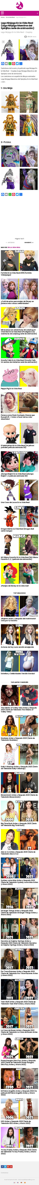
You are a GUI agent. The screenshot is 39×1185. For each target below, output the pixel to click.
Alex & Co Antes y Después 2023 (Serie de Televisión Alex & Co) (18, 853)
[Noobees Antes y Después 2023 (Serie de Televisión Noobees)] (19, 725)
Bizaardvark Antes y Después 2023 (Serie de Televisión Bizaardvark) (19, 796)
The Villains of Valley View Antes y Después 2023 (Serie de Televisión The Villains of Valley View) (19, 710)
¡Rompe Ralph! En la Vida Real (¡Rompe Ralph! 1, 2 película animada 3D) (17, 475)
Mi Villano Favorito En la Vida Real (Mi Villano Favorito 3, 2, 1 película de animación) (19, 558)
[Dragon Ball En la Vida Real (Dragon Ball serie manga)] (19, 516)
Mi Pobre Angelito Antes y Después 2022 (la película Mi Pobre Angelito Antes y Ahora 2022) (19, 1093)
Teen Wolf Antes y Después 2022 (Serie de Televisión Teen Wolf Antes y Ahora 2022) (18, 1003)
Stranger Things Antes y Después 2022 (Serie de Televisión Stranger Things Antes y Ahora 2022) (19, 912)
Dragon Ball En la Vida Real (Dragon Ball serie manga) (17, 530)
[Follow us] (37, 13)
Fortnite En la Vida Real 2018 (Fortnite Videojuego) (16, 274)
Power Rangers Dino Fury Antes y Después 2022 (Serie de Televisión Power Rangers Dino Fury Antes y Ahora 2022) (18, 1062)
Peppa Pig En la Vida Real (11, 388)
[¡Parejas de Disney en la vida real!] (19, 573)
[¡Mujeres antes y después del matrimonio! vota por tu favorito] (19, 606)
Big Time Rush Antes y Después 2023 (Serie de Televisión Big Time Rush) (19, 824)
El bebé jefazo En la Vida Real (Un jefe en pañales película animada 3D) (17, 446)
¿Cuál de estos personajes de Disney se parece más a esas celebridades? (17, 302)
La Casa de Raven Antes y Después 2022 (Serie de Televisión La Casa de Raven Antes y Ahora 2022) (19, 1032)
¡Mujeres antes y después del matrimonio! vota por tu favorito (18, 619)
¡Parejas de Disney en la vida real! (15, 586)
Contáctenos (4, 1172)
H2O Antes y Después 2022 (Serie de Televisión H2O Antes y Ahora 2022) (16, 1122)
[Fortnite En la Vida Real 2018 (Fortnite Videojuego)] (19, 260)
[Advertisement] (19, 217)
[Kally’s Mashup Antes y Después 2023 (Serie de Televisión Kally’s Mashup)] (19, 754)
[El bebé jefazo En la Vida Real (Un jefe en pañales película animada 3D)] (19, 433)
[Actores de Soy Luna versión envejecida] (19, 634)
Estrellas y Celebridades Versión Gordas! (18, 673)
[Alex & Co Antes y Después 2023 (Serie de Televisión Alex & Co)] (19, 839)
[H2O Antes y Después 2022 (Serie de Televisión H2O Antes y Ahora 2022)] (19, 1109)
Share (3, 41)
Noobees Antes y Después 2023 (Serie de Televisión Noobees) (18, 739)
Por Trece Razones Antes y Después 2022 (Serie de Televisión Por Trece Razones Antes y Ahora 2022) (19, 973)
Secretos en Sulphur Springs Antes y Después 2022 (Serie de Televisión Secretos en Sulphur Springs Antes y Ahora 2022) (19, 943)
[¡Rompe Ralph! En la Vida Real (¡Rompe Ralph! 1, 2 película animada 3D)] (19, 461)
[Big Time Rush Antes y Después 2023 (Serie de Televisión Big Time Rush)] (19, 811)
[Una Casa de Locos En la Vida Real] (19, 490)
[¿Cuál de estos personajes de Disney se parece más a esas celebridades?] (19, 289)
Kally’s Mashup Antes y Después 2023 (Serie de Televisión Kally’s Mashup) (19, 767)
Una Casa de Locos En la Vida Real (15, 502)
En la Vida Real (14, 247)
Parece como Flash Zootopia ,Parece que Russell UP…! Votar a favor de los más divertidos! (18, 417)
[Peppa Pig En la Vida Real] (19, 376)
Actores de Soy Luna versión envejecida (17, 647)
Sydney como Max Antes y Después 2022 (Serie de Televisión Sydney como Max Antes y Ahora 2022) (19, 882)
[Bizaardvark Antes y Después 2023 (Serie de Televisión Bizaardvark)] (19, 782)
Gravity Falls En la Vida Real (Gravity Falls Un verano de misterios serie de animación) (19, 361)
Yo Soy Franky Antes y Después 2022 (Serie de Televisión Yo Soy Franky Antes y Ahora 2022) (19, 1152)
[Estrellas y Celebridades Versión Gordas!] (19, 661)
